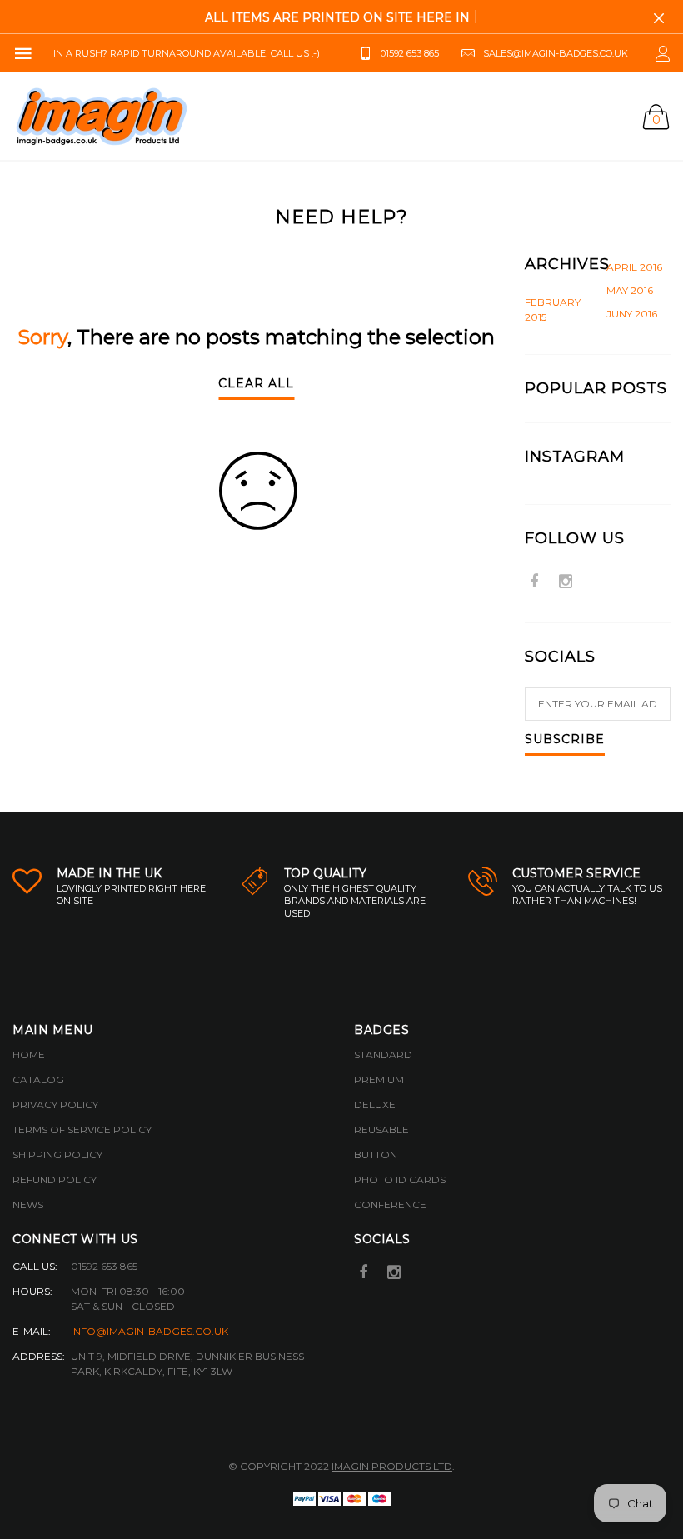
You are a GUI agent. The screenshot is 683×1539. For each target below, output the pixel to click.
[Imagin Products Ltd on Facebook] (534, 582)
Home (28, 1054)
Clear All (256, 384)
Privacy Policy (55, 1104)
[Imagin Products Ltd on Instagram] (565, 582)
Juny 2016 (631, 313)
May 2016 (629, 290)
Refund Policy (54, 1179)
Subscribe (565, 740)
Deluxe (375, 1104)
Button (375, 1154)
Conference (390, 1204)
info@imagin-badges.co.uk (149, 1331)
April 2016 (634, 267)
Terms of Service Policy (82, 1129)
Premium (379, 1079)
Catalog (38, 1079)
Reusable (381, 1129)
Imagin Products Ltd (392, 1466)
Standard (383, 1054)
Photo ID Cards (400, 1179)
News (27, 1204)
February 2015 (553, 309)
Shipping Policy (57, 1154)
